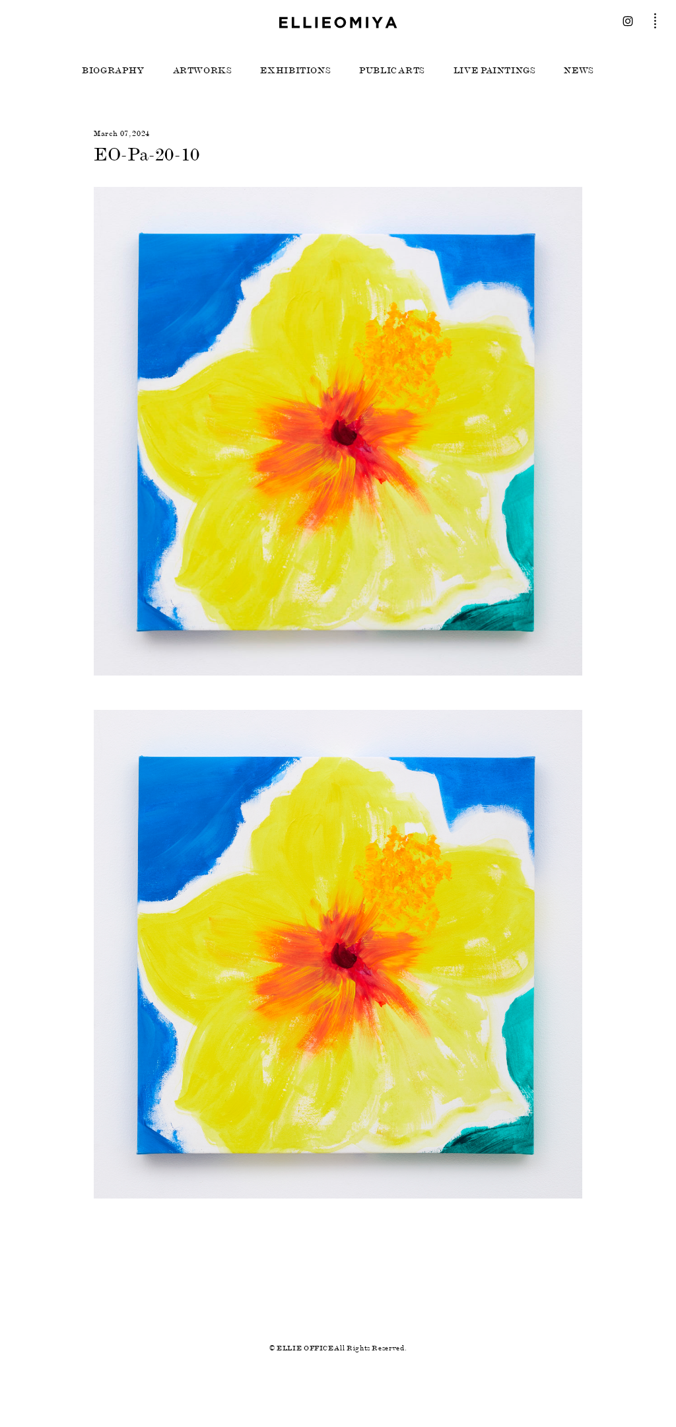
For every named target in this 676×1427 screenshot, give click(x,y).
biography (113, 70)
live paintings (495, 70)
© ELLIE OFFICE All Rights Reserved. (338, 1348)
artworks (202, 70)
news (579, 70)
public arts (392, 70)
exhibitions (295, 70)
